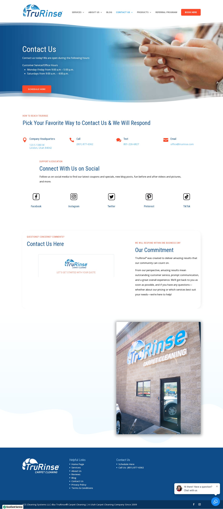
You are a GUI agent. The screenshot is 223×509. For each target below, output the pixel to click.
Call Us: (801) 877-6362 (131, 467)
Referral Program (166, 12)
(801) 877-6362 (84, 144)
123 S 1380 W (36, 145)
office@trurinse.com (182, 144)
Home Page (77, 464)
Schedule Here (37, 89)
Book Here (191, 12)
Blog (109, 12)
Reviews (75, 474)
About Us (93, 12)
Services (76, 12)
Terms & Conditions (82, 487)
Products (143, 12)
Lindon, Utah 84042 (40, 148)
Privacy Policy (78, 484)
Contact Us (123, 12)
